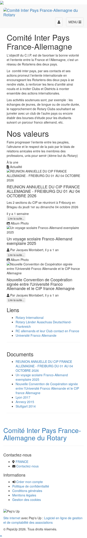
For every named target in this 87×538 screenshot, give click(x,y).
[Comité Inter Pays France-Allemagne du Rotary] (43, 12)
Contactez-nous (27, 466)
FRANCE (22, 461)
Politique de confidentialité (30, 486)
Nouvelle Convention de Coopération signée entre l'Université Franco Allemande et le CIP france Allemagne (47, 388)
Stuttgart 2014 (26, 406)
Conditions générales (27, 490)
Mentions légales (24, 495)
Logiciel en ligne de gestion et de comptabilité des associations (43, 520)
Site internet (11, 518)
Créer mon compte (29, 481)
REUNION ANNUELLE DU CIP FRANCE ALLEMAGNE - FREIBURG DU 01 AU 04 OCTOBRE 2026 (44, 366)
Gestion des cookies (26, 499)
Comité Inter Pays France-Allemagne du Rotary (42, 433)
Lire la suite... (16, 218)
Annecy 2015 (25, 401)
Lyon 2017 (23, 397)
